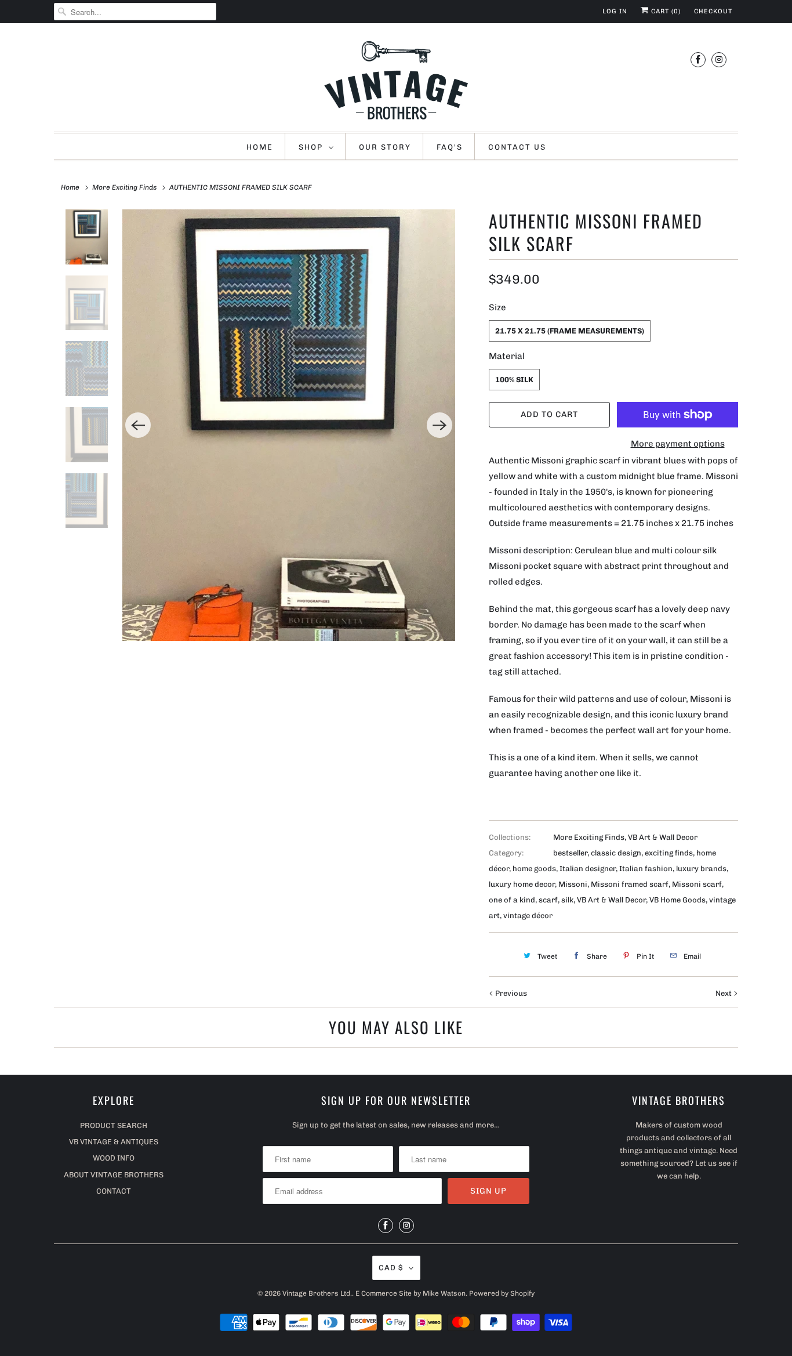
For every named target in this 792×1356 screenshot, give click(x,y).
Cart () (665, 11)
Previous (510, 993)
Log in (614, 11)
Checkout (713, 11)
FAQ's (450, 147)
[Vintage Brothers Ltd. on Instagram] (718, 59)
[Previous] (138, 425)
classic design (616, 853)
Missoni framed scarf (630, 884)
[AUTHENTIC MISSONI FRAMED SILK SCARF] (288, 425)
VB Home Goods (677, 899)
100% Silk (514, 379)
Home (259, 147)
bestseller (570, 853)
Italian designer (588, 868)
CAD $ (391, 1267)
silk (567, 899)
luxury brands (701, 868)
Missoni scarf (697, 884)
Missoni (572, 884)
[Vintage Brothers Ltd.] (396, 80)
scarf (548, 899)
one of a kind (512, 899)
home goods (534, 868)
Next (724, 993)
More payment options (678, 443)
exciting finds (669, 853)
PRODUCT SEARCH (113, 1125)
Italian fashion (646, 868)
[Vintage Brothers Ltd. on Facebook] (698, 59)
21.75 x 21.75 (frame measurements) (569, 331)
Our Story (385, 147)
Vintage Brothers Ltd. (317, 1293)
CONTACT (113, 1191)
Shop (311, 147)
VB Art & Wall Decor (662, 837)
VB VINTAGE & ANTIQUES (113, 1141)
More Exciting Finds (588, 837)
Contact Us (517, 147)
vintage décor (528, 915)
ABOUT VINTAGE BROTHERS (114, 1174)
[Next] (439, 425)
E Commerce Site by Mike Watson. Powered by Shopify (445, 1293)
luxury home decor (522, 884)
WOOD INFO (114, 1158)
